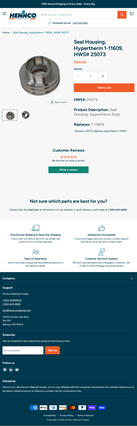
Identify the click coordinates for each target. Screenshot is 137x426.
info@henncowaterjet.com (17, 310)
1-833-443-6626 (80, 23)
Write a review (68, 169)
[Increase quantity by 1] (103, 76)
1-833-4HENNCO (12, 300)
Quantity (78, 69)
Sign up (52, 350)
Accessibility (50, 415)
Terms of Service (85, 415)
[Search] (121, 15)
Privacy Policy (67, 415)
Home (6, 32)
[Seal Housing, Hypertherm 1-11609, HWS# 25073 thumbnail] (9, 115)
